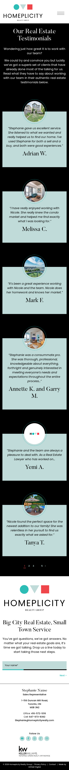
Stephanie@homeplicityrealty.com (34, 720)
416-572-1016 (38, 713)
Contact (52, 764)
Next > (63, 675)
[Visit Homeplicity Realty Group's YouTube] (22, 738)
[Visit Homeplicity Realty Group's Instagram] (34, 738)
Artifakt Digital (34, 767)
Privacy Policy (40, 764)
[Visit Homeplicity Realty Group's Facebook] (28, 738)
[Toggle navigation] (61, 13)
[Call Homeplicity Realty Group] (40, 738)
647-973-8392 (37, 716)
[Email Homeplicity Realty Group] (46, 738)
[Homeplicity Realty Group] (23, 12)
